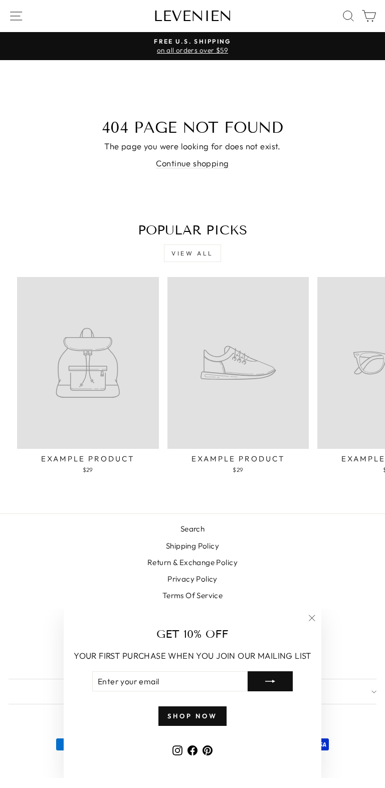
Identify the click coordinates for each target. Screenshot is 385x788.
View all (192, 253)
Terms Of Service (192, 595)
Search (192, 529)
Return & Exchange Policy (192, 562)
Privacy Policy (192, 579)
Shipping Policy (192, 546)
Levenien (192, 16)
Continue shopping (192, 163)
